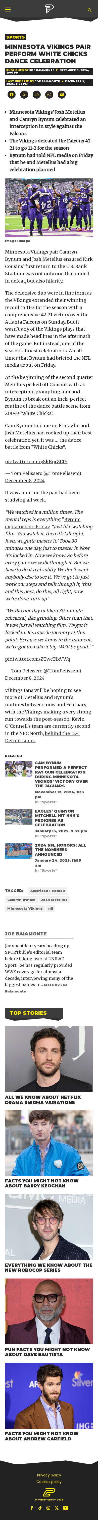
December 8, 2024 (25, 480)
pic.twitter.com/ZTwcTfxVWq (37, 659)
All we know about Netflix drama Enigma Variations (43, 1100)
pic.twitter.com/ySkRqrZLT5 (36, 461)
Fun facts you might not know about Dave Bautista (47, 1352)
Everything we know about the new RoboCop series (48, 1267)
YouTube (65, 1507)
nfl (50, 908)
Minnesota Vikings (25, 908)
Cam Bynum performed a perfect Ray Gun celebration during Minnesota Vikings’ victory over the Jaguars (61, 774)
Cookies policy (49, 1481)
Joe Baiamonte (41, 70)
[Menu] (8, 9)
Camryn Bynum (21, 900)
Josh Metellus (54, 900)
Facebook (32, 1507)
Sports (15, 37)
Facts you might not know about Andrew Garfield (42, 1436)
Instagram (49, 1507)
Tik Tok (40, 1507)
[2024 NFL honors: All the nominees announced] (18, 852)
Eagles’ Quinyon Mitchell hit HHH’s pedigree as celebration (57, 818)
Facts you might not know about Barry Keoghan (42, 1183)
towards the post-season (42, 719)
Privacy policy (49, 1475)
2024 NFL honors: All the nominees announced (60, 850)
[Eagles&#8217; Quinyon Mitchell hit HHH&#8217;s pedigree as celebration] (18, 818)
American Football (47, 891)
